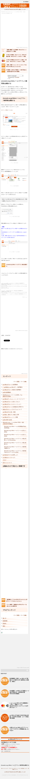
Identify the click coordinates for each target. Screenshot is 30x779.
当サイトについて (7, 462)
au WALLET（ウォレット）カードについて (14, 399)
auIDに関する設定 (7, 419)
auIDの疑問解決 (7, 392)
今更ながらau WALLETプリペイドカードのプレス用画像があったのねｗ (19, 729)
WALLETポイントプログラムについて (12, 409)
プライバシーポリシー (13, 768)
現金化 (4, 623)
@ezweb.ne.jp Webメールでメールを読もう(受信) (15, 431)
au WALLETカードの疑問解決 (10, 384)
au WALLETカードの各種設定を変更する (13, 406)
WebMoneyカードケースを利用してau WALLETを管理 (12, 395)
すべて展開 (16, 381)
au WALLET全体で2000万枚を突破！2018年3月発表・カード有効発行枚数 (19, 717)
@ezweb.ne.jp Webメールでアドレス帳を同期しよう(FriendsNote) (15, 439)
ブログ (4, 460)
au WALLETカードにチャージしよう (12, 404)
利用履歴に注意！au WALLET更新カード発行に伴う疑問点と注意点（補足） (19, 680)
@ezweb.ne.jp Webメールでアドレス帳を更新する (15, 443)
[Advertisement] (15, 30)
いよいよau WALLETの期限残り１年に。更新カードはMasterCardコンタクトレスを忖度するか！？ (19, 705)
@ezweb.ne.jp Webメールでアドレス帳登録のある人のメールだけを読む (15, 451)
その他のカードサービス (9, 457)
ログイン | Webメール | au (6, 110)
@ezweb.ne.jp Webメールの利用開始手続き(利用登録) (15, 427)
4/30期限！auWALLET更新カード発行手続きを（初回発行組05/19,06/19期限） (19, 692)
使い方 (4, 618)
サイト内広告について (22, 768)
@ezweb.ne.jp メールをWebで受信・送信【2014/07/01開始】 (13, 423)
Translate (16, 77)
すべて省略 (23, 381)
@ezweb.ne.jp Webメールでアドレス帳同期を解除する (15, 447)
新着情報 (5, 621)
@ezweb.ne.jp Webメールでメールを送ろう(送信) (15, 435)
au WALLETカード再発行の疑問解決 (12, 389)
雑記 (4, 626)
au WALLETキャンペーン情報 (10, 417)
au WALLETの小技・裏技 (9, 412)
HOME (2, 11)
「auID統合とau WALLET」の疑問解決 (12, 387)
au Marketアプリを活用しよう (10, 454)
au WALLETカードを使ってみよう (11, 401)
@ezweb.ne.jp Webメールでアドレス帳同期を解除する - (15, 766)
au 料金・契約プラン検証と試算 (11, 414)
